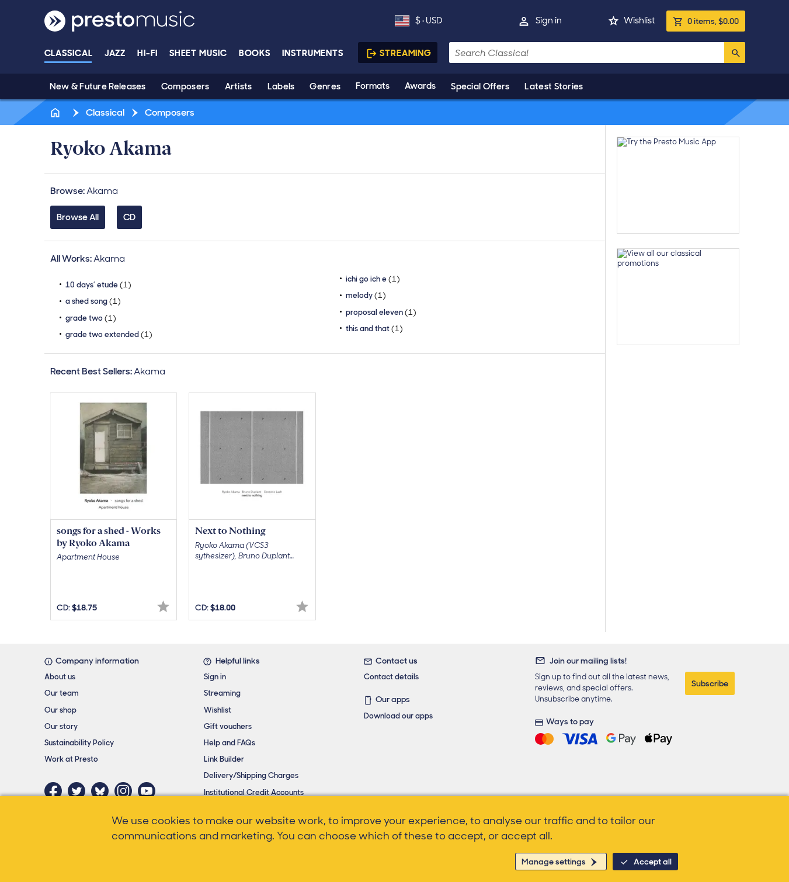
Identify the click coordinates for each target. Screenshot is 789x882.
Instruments (312, 53)
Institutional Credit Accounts (254, 792)
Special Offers (480, 86)
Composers (185, 86)
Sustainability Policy (79, 743)
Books (255, 53)
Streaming (406, 53)
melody (366, 295)
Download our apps (398, 716)
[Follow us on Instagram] (126, 791)
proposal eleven (381, 312)
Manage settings (554, 861)
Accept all (653, 861)
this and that (374, 329)
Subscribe (709, 683)
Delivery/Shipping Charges (251, 775)
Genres (325, 86)
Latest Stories (553, 86)
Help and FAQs (229, 743)
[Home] (56, 112)
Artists (238, 86)
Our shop (60, 710)
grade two (90, 318)
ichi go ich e (373, 279)
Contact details (391, 677)
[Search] (734, 52)
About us (59, 677)
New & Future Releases (98, 86)
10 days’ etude (98, 285)
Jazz (115, 53)
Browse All (78, 217)
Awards (420, 86)
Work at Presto (71, 759)
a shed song (93, 301)
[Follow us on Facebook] (56, 791)
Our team (61, 693)
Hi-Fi (147, 53)
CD (129, 217)
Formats (373, 86)
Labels (281, 86)
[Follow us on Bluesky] (102, 791)
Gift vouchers (228, 726)
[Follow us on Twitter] (79, 791)
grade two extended (108, 334)
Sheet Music (198, 53)
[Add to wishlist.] (163, 606)
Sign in (549, 20)
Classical (68, 53)
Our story (61, 726)
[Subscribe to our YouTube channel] (149, 791)
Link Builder (224, 759)
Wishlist (639, 20)
